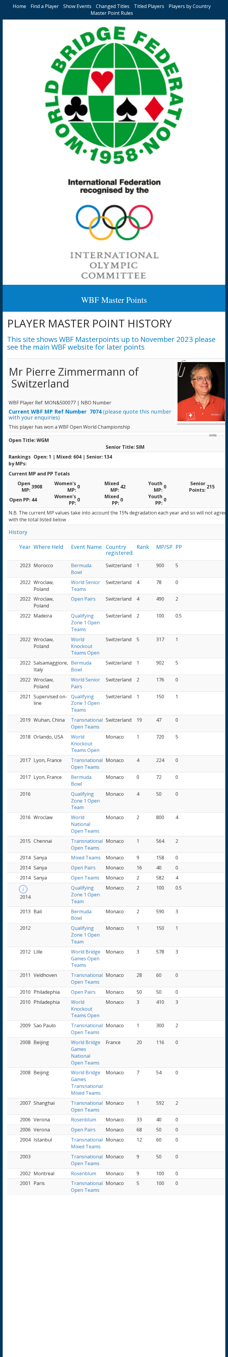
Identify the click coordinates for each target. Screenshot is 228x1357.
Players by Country (190, 6)
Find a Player (45, 6)
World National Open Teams (85, 824)
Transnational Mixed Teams (87, 1143)
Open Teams (85, 877)
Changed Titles (112, 6)
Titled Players (149, 6)
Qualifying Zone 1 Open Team (85, 801)
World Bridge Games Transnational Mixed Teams (87, 1082)
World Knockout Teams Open (85, 646)
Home (19, 6)
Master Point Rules (112, 13)
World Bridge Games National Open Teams (85, 1052)
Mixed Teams (86, 857)
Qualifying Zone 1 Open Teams (85, 622)
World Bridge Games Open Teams (85, 958)
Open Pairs (83, 599)
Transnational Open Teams (87, 723)
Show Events (77, 6)
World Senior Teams (85, 585)
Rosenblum (83, 1119)
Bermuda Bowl (81, 568)
